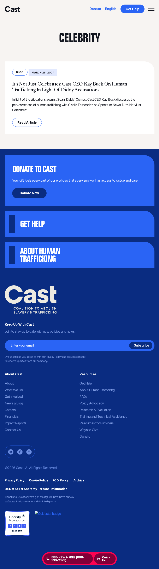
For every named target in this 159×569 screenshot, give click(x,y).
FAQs (83, 396)
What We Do (14, 390)
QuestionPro (25, 496)
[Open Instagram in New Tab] (29, 452)
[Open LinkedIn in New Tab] (10, 452)
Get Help (132, 9)
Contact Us (13, 430)
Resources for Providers (97, 423)
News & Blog (14, 403)
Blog (20, 72)
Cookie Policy (38, 480)
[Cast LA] (12, 9)
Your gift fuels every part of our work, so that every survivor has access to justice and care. (75, 179)
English (110, 9)
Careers (10, 410)
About (9, 383)
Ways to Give (89, 430)
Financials (12, 416)
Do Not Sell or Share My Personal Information (36, 489)
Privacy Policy (14, 480)
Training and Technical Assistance (103, 416)
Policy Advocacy (92, 403)
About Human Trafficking (97, 390)
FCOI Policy (61, 480)
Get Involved (14, 396)
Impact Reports (15, 423)
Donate (95, 9)
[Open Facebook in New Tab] (20, 452)
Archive (78, 480)
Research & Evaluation (95, 410)
